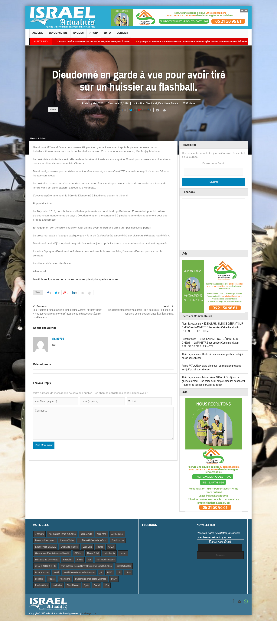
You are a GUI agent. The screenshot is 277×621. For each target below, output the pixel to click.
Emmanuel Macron (69, 546)
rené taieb (57, 585)
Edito (107, 33)
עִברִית (94, 33)
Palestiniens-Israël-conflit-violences (90, 578)
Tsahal (96, 585)
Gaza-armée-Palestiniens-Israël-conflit (52, 553)
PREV (114, 578)
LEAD (109, 572)
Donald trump (118, 540)
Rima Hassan (73, 585)
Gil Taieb (78, 553)
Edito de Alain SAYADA (45, 546)
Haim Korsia (109, 553)
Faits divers (164, 103)
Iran (89, 559)
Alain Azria (101, 534)
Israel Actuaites (42, 572)
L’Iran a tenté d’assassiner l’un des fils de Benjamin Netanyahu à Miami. (57, 41)
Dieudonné (151, 103)
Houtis (80, 559)
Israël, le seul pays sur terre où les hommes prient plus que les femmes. (76, 279)
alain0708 (98, 103)
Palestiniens (65, 578)
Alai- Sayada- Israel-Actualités (62, 534)
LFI (119, 572)
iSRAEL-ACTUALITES (45, 566)
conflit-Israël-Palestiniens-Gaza (92, 540)
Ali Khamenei (117, 534)
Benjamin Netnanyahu (45, 540)
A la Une (140, 103)
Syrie (86, 585)
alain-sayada (86, 534)
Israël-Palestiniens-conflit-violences (79, 572)
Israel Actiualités (124, 566)
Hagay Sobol (93, 553)
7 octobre (39, 534)
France (174, 103)
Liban (128, 572)
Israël (56, 572)
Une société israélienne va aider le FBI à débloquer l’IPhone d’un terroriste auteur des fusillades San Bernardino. (140, 310)
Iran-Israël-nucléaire (105, 559)
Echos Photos (58, 33)
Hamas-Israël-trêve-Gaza (46, 559)
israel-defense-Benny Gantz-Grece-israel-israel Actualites (86, 566)
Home (32, 138)
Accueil (37, 33)
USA (107, 585)
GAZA (111, 546)
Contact (122, 33)
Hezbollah (67, 559)
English (78, 33)
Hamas (123, 553)
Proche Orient (41, 585)
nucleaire (39, 578)
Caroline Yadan (67, 540)
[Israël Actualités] (62, 17)
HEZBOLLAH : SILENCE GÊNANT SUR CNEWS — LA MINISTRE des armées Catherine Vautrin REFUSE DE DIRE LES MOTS (212, 327)
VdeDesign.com (89, 613)
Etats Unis (87, 546)
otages (51, 578)
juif (101, 572)
